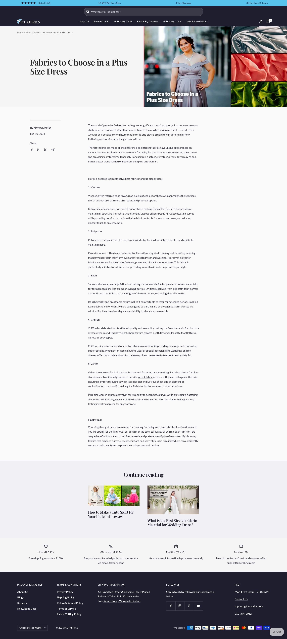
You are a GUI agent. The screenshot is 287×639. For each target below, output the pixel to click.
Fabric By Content (147, 21)
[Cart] (268, 21)
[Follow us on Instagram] (180, 605)
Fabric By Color (172, 21)
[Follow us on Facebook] (170, 605)
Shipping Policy (65, 597)
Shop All (84, 21)
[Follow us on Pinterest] (189, 605)
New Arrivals (101, 21)
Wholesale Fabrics (197, 21)
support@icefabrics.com (249, 606)
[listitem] (32, 150)
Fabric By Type (123, 21)
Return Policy (111, 600)
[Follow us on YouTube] (198, 605)
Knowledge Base (26, 608)
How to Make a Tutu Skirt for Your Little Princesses (111, 514)
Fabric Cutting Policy (69, 614)
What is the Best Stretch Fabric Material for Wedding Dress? (172, 522)
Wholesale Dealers (130, 600)
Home (20, 32)
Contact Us (241, 599)
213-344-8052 (243, 613)
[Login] (260, 21)
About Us (22, 591)
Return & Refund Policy (70, 602)
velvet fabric (145, 376)
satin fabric (184, 288)
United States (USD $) (30, 627)
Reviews (22, 602)
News (29, 32)
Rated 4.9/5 (44, 2)
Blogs (20, 597)
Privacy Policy (65, 591)
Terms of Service (66, 608)
